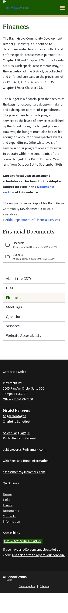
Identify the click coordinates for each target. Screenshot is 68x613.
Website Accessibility (23, 335)
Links (6, 499)
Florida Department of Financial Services (31, 220)
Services (13, 326)
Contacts (9, 516)
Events (7, 505)
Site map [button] (45, 586)
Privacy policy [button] (27, 586)
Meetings (14, 307)
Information (11, 521)
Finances (13, 297)
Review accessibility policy (22, 541)
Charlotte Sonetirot (16, 421)
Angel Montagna (14, 416)
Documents (11, 510)
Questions (14, 316)
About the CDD (18, 278)
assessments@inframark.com (24, 472)
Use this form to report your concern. (38, 555)
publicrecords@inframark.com (24, 449)
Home (7, 494)
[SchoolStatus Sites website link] (15, 578)
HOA (10, 288)
